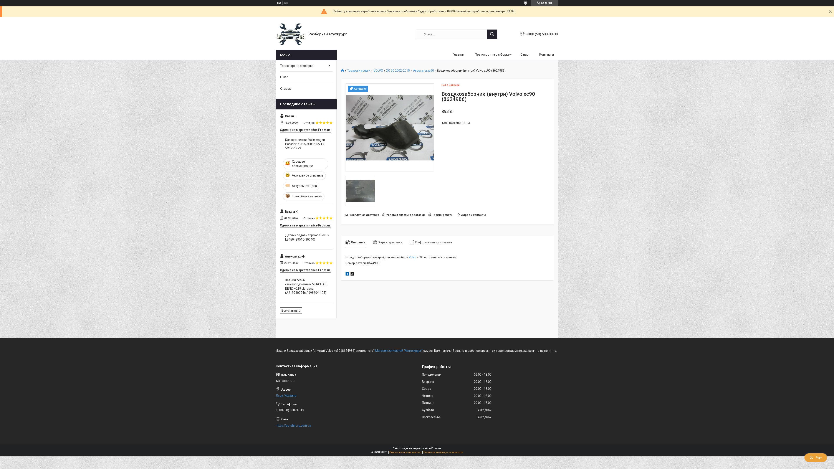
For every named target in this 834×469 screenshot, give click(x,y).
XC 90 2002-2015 (398, 70)
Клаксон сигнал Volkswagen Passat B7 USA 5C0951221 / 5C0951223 (305, 144)
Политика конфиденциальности (443, 452)
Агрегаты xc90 (423, 70)
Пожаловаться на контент (405, 452)
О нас (524, 54)
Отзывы (285, 88)
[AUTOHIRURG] (290, 34)
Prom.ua (436, 448)
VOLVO (378, 70)
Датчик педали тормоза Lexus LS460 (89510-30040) (307, 237)
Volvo (412, 257)
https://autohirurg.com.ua (293, 425)
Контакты (546, 54)
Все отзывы (289, 310)
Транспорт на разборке (492, 54)
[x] (352, 274)
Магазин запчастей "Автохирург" (399, 350)
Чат (819, 457)
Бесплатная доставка (364, 214)
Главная (459, 54)
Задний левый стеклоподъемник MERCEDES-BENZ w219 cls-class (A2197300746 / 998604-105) (307, 286)
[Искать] (492, 34)
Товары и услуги (358, 70)
